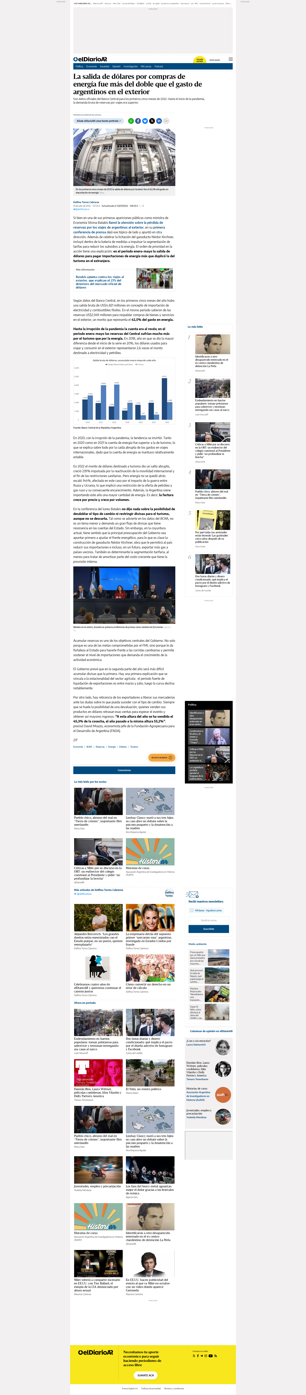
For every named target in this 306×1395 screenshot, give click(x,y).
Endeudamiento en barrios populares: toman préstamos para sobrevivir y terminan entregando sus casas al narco (96, 1044)
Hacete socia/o (200, 60)
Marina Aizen (132, 1093)
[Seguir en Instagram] (205, 1355)
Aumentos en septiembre (170, 3)
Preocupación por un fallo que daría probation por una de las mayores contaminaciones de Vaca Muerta (198, 958)
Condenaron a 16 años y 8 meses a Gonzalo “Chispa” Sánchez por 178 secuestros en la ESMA (197, 737)
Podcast (159, 66)
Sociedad (104, 66)
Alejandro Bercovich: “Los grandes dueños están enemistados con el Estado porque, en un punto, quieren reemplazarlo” (98, 939)
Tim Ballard (140, 3)
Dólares (123, 746)
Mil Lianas (146, 66)
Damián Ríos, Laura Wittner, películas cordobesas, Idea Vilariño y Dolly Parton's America (98, 1092)
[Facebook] (138, 121)
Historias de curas (137, 868)
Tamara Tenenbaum (83, 1100)
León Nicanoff (81, 1053)
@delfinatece (83, 209)
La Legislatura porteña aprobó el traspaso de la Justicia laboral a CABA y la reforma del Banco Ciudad (196, 773)
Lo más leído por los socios (90, 781)
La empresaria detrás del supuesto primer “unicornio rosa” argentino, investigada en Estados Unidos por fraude (149, 939)
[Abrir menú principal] (231, 59)
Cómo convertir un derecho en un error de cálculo (148, 986)
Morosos (108, 3)
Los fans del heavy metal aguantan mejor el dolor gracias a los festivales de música (150, 1189)
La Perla (148, 3)
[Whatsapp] (131, 121)
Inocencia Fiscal (205, 3)
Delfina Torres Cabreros (86, 202)
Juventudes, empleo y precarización (97, 1186)
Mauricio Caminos (82, 1294)
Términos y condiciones (174, 1388)
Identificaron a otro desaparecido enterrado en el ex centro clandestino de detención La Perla (148, 1236)
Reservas (100, 746)
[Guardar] (166, 121)
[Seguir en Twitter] (194, 1355)
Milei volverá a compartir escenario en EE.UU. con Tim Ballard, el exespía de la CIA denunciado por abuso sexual (97, 1285)
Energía (112, 746)
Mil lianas (229, 3)
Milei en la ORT (98, 3)
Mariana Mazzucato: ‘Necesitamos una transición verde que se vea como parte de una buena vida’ (196, 994)
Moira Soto (79, 828)
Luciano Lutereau (218, 3)
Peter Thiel (116, 3)
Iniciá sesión (215, 60)
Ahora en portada (85, 1002)
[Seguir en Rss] (215, 1355)
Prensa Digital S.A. (130, 1388)
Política (79, 66)
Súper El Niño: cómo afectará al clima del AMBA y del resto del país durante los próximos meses (196, 1012)
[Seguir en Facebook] (198, 1355)
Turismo (134, 746)
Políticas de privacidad (151, 1388)
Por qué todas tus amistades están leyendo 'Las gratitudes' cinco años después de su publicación (211, 537)
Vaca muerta (185, 3)
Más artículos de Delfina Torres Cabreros (98, 890)
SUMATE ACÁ (146, 1375)
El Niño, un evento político (143, 1089)
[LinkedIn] (159, 121)
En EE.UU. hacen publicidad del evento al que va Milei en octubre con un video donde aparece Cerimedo (148, 1285)
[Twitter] (152, 121)
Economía (91, 66)
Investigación (131, 66)
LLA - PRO (194, 3)
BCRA (89, 746)
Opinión (116, 66)
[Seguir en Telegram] (201, 1355)
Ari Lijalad (156, 3)
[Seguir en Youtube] (211, 1355)
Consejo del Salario (128, 3)
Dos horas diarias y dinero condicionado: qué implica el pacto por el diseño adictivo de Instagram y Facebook (149, 1044)
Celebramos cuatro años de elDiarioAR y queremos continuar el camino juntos (97, 987)
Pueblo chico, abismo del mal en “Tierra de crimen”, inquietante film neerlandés (98, 821)
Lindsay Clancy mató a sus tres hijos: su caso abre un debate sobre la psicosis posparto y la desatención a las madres (150, 823)
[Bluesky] (145, 121)
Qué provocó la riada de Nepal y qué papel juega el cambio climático (196, 976)
